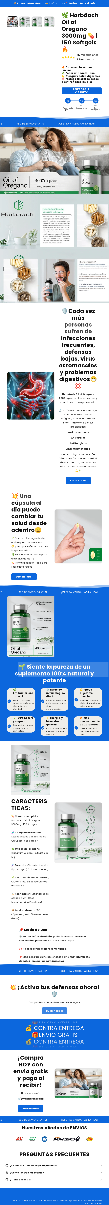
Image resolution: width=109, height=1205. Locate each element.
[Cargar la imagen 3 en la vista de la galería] (37, 21)
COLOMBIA (25, 1200)
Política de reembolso (48, 1200)
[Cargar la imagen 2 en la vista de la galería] (24, 21)
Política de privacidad (70, 1200)
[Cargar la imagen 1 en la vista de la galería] (12, 21)
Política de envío (94, 1203)
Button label (78, 480)
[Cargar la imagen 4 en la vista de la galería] (49, 21)
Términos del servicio (92, 1200)
